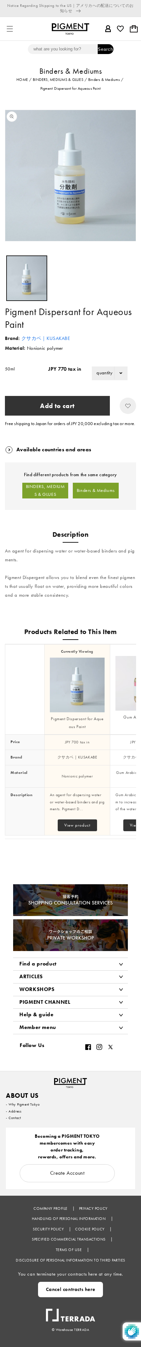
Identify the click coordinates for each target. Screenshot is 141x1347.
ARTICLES (31, 976)
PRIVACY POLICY (93, 1208)
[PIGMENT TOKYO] (70, 1081)
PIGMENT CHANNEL (44, 1002)
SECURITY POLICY (49, 1229)
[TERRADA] (70, 1312)
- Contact (13, 1117)
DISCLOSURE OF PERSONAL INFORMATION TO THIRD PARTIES (70, 1260)
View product (77, 825)
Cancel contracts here (70, 1289)
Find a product (38, 963)
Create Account (67, 1172)
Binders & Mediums (96, 490)
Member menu (37, 1027)
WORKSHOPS (37, 989)
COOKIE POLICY (90, 1229)
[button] (10, 29)
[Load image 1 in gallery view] (27, 278)
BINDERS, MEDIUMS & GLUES (45, 490)
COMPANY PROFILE (51, 1208)
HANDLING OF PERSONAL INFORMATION (69, 1218)
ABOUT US (22, 1095)
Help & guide (36, 1014)
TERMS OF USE (69, 1249)
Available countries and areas (53, 449)
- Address (13, 1111)
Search (105, 49)
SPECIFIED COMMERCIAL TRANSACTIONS (69, 1239)
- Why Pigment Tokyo (23, 1104)
